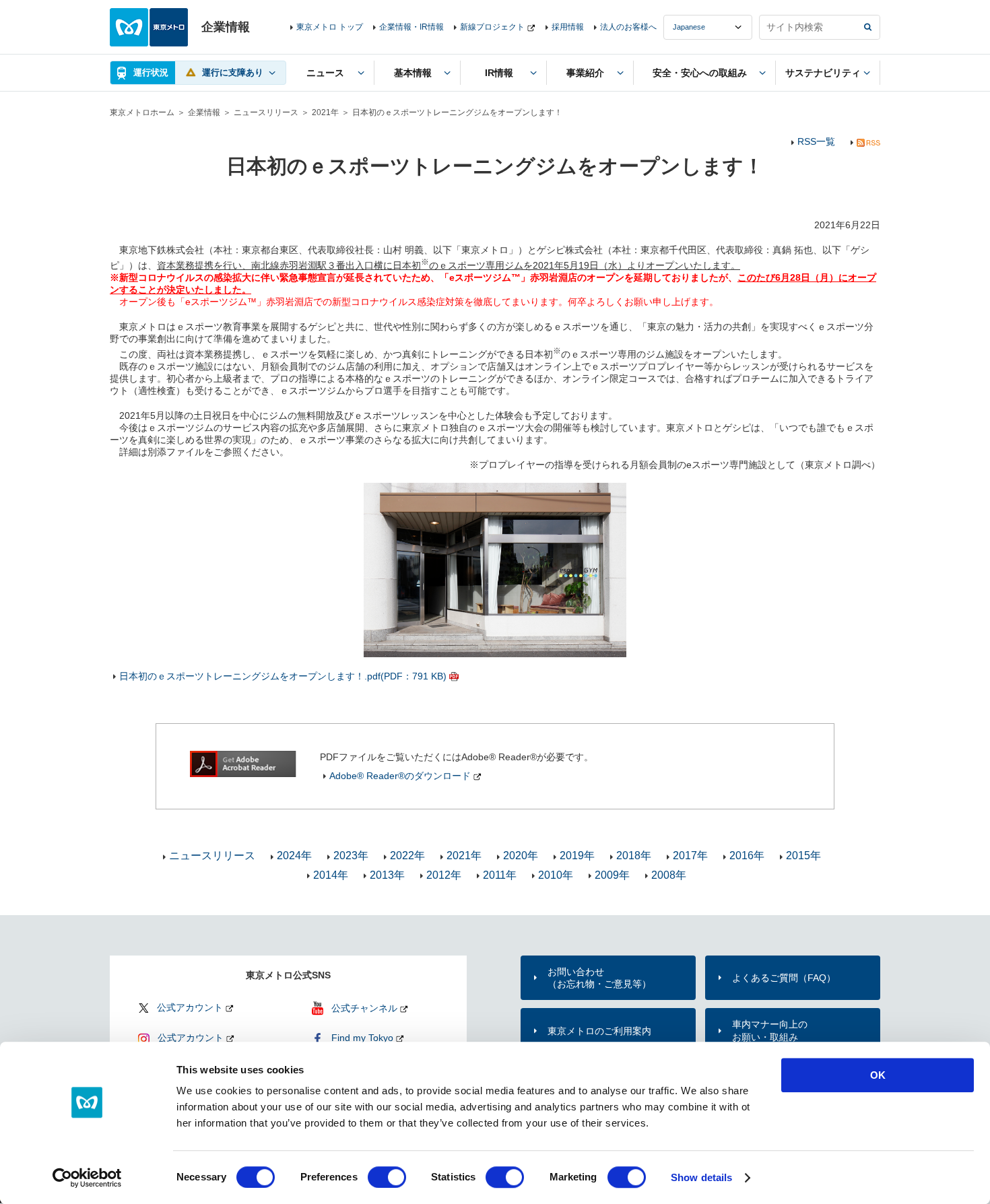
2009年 (612, 875)
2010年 (555, 875)
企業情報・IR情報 (411, 27)
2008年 (668, 875)
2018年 (633, 855)
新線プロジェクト (492, 27)
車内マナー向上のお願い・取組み (769, 1030)
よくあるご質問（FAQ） (784, 977)
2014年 (330, 875)
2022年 (407, 855)
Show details (701, 1177)
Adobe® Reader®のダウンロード (400, 775)
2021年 (325, 112)
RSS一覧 (816, 141)
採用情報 (568, 27)
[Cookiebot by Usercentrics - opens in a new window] (87, 1178)
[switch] (387, 1177)
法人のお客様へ (628, 27)
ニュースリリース (266, 112)
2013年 (387, 875)
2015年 (803, 855)
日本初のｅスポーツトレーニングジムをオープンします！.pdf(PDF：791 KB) (283, 676)
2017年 (690, 855)
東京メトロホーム (142, 112)
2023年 (350, 855)
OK (878, 1075)
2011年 (500, 875)
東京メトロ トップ (329, 27)
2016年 (746, 855)
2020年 (520, 855)
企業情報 (204, 112)
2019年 (577, 855)
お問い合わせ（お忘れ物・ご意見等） (599, 977)
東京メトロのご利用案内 (599, 1031)
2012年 (443, 875)
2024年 (294, 855)
